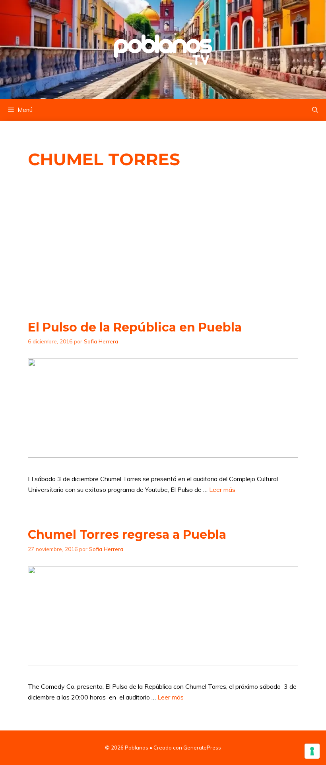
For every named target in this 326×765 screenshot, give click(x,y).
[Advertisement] (163, 245)
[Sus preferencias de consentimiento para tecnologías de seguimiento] (312, 751)
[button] (315, 110)
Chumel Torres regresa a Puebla (127, 534)
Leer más (222, 489)
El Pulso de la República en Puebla (135, 327)
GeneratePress (202, 747)
